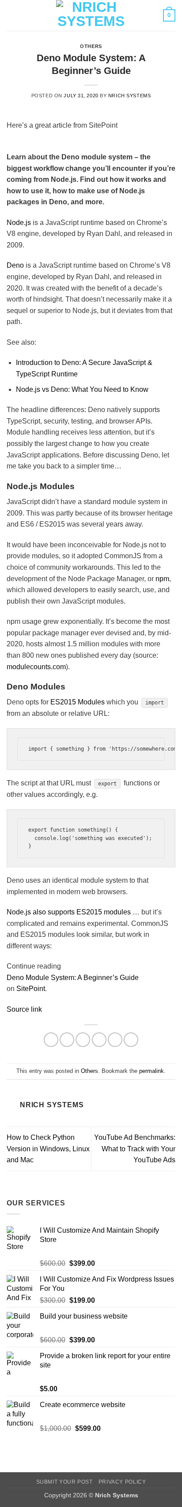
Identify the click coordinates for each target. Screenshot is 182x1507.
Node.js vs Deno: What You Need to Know (82, 389)
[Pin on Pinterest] (115, 1039)
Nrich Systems (129, 95)
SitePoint (30, 988)
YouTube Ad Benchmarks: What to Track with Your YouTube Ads (134, 1149)
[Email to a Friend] (99, 1039)
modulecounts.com (36, 667)
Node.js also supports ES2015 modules (69, 912)
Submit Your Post (64, 1482)
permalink (151, 1071)
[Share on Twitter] (83, 1039)
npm (162, 578)
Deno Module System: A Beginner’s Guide (73, 977)
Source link (24, 1009)
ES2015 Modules (77, 702)
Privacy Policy (122, 1482)
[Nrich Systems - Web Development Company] (91, 15)
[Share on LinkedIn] (131, 1039)
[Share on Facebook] (67, 1039)
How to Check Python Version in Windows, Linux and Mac (48, 1149)
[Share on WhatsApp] (51, 1039)
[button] (12, 15)
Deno (15, 265)
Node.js (19, 222)
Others (91, 46)
